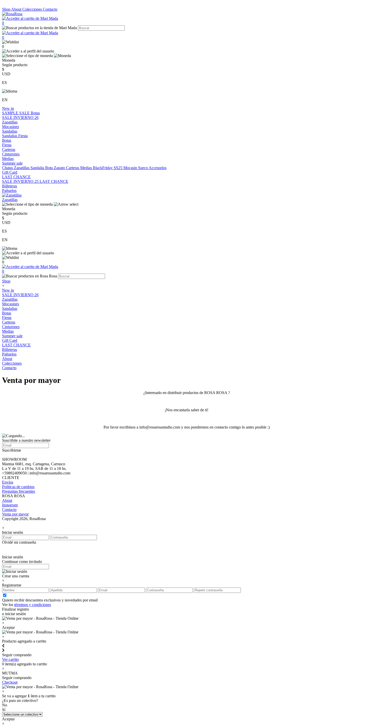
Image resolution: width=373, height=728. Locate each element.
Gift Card (9, 172)
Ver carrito (10, 659)
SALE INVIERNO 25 (21, 181)
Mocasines (10, 127)
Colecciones (32, 9)
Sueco (143, 168)
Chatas (8, 168)
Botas (35, 113)
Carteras (8, 149)
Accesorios (157, 168)
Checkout (10, 682)
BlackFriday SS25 (108, 168)
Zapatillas (10, 122)
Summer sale (12, 163)
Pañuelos (9, 190)
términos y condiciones (32, 604)
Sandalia (37, 168)
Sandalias (9, 131)
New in (8, 108)
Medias (8, 158)
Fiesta (23, 136)
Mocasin (130, 168)
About (16, 9)
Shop (6, 9)
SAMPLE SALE (16, 113)
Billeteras (9, 186)
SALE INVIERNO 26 (20, 117)
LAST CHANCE (16, 177)
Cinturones (11, 154)
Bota (49, 168)
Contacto (50, 9)
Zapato (60, 168)
